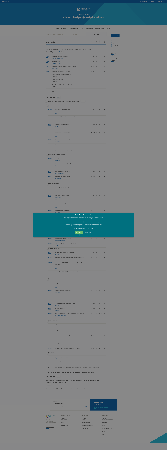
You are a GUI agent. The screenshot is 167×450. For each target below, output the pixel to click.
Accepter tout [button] (79, 232)
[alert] (83, 225)
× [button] (132, 213)
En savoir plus (93, 225)
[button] (83, 225)
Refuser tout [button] (88, 232)
